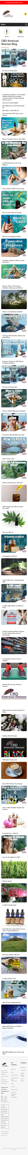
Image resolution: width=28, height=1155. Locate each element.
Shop (12, 1072)
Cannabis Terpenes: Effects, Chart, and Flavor (13, 261)
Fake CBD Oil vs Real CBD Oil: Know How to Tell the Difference (13, 930)
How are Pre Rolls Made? (10, 103)
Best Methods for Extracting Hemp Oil (13, 106)
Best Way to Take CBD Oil (10, 110)
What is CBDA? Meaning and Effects (13, 411)
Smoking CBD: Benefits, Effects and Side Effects (13, 336)
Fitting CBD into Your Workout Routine (11, 685)
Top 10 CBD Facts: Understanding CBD (13, 581)
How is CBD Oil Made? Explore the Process (13, 808)
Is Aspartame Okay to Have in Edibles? (11, 659)
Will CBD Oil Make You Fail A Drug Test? (13, 1053)
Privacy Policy (14, 1089)
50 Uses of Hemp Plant (9, 70)
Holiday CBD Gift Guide (9, 736)
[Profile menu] (17, 17)
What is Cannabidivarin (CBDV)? (12, 312)
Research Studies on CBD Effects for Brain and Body (13, 362)
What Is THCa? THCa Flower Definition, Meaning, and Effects (12, 287)
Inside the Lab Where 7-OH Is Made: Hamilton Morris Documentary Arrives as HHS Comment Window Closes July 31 (13, 97)
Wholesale (23, 1070)
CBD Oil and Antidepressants (11, 1002)
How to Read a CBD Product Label (13, 188)
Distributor (23, 1067)
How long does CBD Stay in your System (12, 114)
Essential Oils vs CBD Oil (10, 833)
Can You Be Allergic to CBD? (11, 857)
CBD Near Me (14, 1075)
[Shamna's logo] (5, 1064)
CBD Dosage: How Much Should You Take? (12, 507)
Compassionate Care (15, 1078)
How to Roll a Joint (8, 459)
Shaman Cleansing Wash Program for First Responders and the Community (13, 633)
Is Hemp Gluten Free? (9, 978)
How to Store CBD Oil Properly (12, 212)
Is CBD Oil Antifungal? (9, 905)
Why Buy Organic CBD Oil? (10, 954)
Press (12, 1083)
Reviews (23, 1076)
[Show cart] (17, 10)
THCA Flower (22, 1079)
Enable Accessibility (14, 1096)
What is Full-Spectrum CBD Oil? (12, 482)
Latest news (14, 1080)
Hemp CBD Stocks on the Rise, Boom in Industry (12, 1027)
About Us (13, 1069)
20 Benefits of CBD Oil (9, 556)
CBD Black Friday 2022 (9, 760)
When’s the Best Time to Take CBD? (13, 139)
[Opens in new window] (2, 1097)
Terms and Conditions (13, 1093)
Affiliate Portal (22, 1074)
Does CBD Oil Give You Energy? (12, 784)
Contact (13, 1086)
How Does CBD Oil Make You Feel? (13, 435)
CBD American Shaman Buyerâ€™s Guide (13, 711)
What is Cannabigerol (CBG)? (11, 236)
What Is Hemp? (7, 881)
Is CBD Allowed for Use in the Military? (11, 164)
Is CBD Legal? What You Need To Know (12, 606)
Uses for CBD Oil (7, 532)
